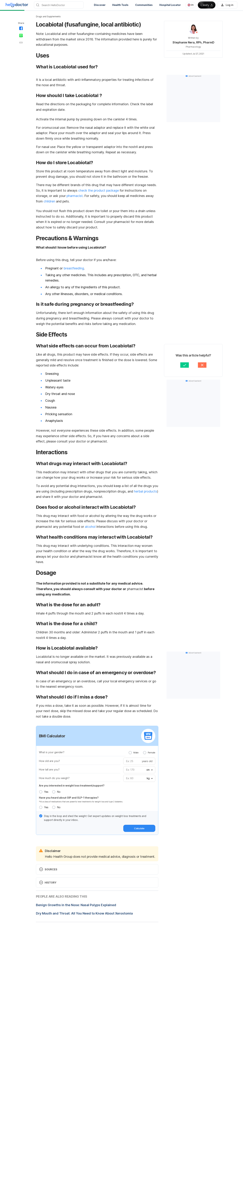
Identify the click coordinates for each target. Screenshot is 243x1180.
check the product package (98, 190)
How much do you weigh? (54, 778)
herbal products (145, 491)
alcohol (90, 526)
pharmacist (74, 196)
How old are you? (49, 760)
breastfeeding (74, 268)
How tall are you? (49, 769)
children (49, 201)
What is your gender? (51, 752)
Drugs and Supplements (48, 16)
